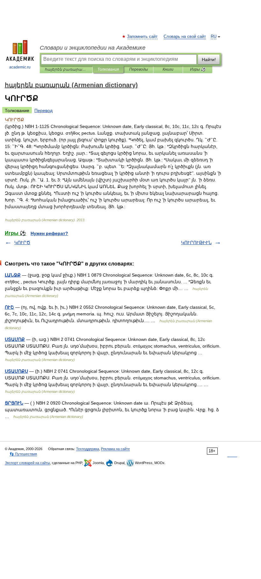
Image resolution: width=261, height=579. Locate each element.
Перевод (43, 110)
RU (213, 36)
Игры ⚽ (198, 69)
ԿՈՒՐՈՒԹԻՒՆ (196, 242)
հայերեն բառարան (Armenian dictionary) (66, 69)
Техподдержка (87, 449)
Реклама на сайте (115, 449)
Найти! (209, 59)
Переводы (138, 69)
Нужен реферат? (49, 233)
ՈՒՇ (9, 307)
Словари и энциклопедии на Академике (92, 48)
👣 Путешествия (23, 454)
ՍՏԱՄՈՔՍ (16, 371)
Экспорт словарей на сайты (27, 463)
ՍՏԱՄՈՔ (15, 339)
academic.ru (20, 67)
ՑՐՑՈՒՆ (14, 403)
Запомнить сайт (143, 36)
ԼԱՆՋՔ (13, 275)
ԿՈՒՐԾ (22, 242)
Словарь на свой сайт (185, 36)
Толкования (108, 69)
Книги (168, 69)
